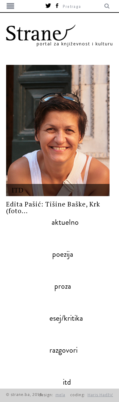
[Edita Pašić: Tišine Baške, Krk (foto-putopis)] (58, 130)
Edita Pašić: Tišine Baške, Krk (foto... (53, 207)
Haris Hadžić (100, 394)
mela (60, 394)
